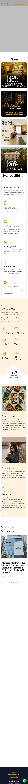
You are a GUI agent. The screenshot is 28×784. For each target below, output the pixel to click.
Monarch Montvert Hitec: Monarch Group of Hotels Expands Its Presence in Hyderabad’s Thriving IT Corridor (13, 568)
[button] (9, 582)
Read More (4, 576)
